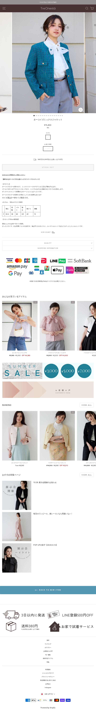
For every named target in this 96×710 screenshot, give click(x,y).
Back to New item (49, 590)
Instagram (48, 687)
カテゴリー (48, 647)
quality (48, 243)
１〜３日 (48, 148)
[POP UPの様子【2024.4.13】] (16, 557)
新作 (48, 640)
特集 (48, 662)
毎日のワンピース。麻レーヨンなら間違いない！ (53, 514)
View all (87, 405)
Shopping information (48, 248)
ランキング (48, 644)
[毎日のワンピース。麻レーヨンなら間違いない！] (16, 526)
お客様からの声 (48, 651)
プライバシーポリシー (48, 676)
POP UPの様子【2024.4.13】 (45, 545)
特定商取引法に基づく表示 (48, 680)
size (48, 133)
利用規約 (47, 669)
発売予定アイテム (48, 658)
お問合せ (47, 684)
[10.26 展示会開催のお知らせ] (16, 495)
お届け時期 (48, 144)
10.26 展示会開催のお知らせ (44, 482)
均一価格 (47, 654)
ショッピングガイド (48, 673)
